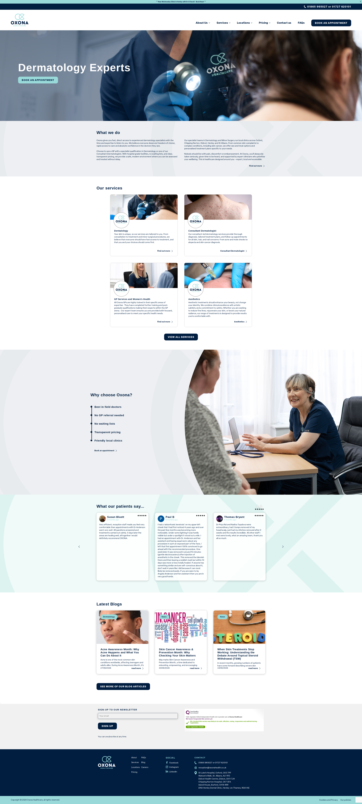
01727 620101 (341, 6)
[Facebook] (172, 762)
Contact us (284, 22)
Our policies (345, 800)
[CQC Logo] (192, 714)
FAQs (301, 22)
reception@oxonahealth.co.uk (212, 767)
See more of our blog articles (123, 686)
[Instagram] (172, 767)
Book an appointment (331, 23)
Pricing (263, 22)
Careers (144, 767)
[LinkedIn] (171, 771)
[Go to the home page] (19, 20)
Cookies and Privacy (328, 800)
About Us (202, 22)
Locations (243, 22)
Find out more (255, 166)
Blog (143, 762)
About (134, 757)
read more (136, 668)
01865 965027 (317, 6)
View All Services (181, 337)
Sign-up (107, 726)
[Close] (360, 1)
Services (222, 22)
